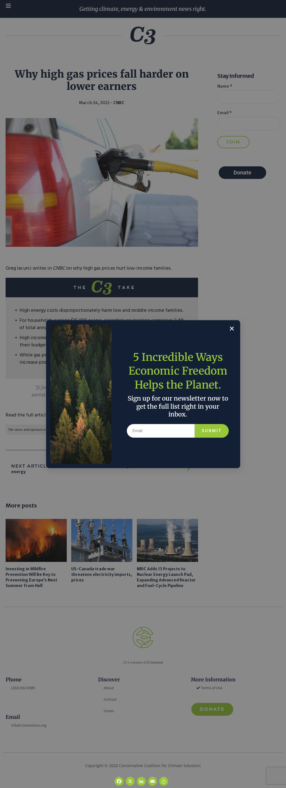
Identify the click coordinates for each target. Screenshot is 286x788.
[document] (143, 394)
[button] (232, 328)
